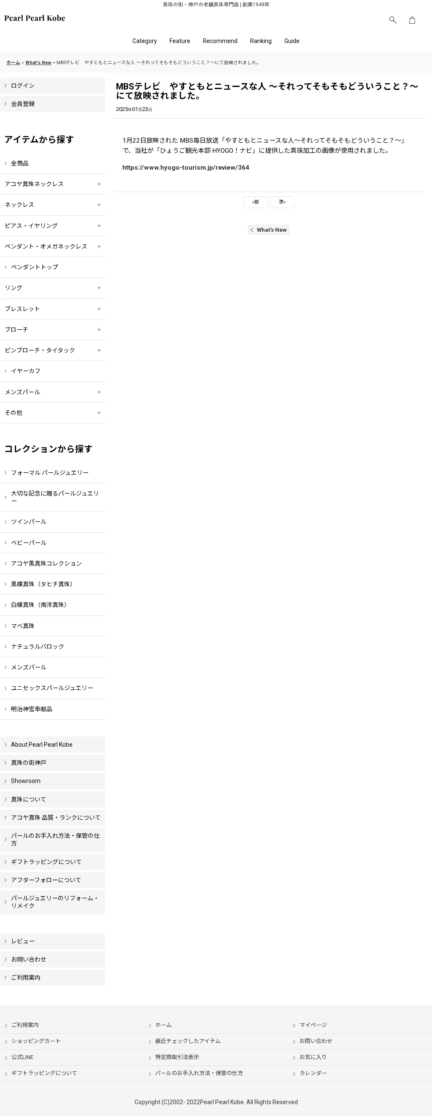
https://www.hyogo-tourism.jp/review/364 (185, 167)
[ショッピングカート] (412, 20)
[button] (392, 20)
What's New (272, 230)
